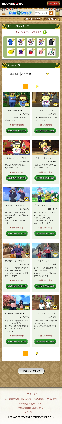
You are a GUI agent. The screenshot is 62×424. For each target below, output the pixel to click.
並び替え (14, 74)
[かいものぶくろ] (57, 13)
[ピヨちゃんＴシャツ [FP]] (11, 52)
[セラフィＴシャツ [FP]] (21, 42)
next (37, 86)
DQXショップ (20, 13)
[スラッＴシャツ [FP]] (11, 42)
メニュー (3, 13)
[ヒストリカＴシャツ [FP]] (41, 42)
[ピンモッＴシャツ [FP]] (41, 52)
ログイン (53, 3)
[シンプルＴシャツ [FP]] (51, 42)
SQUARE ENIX (12, 3)
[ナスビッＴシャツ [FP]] (21, 52)
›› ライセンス (31, 412)
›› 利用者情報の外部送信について (31, 408)
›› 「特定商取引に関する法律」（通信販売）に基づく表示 (31, 399)
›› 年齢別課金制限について (31, 403)
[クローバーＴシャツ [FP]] (51, 52)
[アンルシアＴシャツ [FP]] (31, 42)
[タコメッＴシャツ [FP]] (31, 52)
